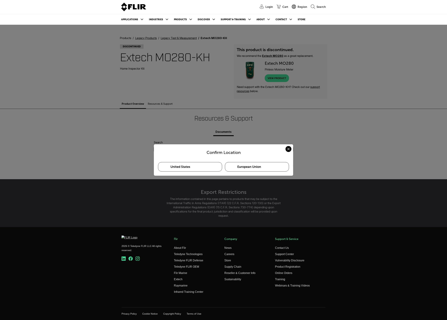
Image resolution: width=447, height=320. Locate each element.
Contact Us (282, 247)
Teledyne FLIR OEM (186, 266)
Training (280, 279)
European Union (249, 167)
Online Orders (283, 272)
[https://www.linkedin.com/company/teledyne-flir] (124, 258)
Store (301, 19)
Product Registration (287, 266)
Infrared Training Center (188, 291)
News (228, 247)
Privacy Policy (129, 313)
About (261, 19)
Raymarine (181, 285)
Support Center (284, 254)
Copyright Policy (172, 313)
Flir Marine (180, 272)
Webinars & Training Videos (292, 285)
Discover (204, 19)
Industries (156, 19)
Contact (281, 19)
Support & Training (233, 19)
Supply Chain (232, 266)
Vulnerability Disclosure (289, 260)
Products (180, 19)
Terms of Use (194, 313)
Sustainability (232, 279)
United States (180, 167)
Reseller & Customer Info (239, 272)
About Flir (180, 247)
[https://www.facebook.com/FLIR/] (131, 258)
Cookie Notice (150, 313)
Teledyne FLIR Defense (188, 260)
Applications (129, 19)
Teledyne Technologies (188, 254)
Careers (229, 254)
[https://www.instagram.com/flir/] (137, 258)
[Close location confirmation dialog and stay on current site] (288, 149)
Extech (178, 279)
